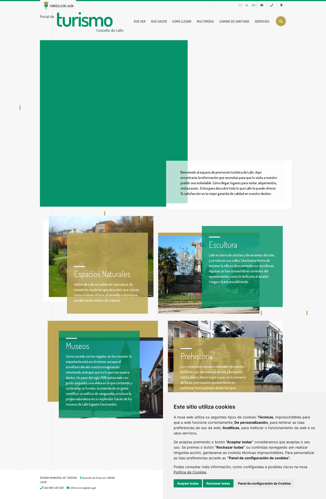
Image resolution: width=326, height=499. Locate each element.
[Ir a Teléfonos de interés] (271, 5)
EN (253, 5)
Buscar (281, 21)
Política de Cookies (190, 472)
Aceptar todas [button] (187, 483)
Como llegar (181, 21)
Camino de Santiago (234, 21)
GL (246, 5)
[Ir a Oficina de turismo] (281, 5)
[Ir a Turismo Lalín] (82, 21)
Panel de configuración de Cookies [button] (264, 483)
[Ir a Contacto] (262, 5)
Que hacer (159, 21)
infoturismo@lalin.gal (82, 487)
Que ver (139, 21)
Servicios (262, 21)
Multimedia (205, 21)
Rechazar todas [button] (218, 483)
